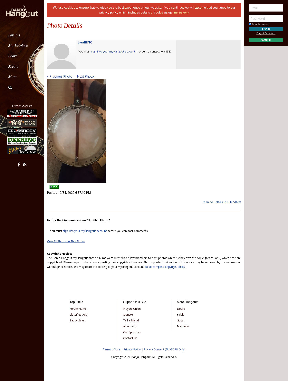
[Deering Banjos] (22, 140)
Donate (128, 314)
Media (13, 66)
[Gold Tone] (22, 149)
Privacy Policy (132, 349)
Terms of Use (111, 349)
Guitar (181, 320)
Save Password (260, 24)
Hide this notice (181, 13)
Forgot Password (265, 33)
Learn (13, 56)
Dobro (181, 308)
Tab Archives (78, 320)
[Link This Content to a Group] (54, 186)
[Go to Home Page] (22, 11)
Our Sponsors (132, 332)
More (12, 76)
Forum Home (78, 308)
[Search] (8, 87)
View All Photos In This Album (222, 202)
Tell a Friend (131, 320)
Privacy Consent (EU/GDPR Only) (164, 349)
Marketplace (18, 45)
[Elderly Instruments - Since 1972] (22, 122)
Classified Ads (78, 314)
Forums (14, 35)
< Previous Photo (59, 76)
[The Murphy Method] (22, 113)
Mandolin (183, 326)
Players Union (132, 308)
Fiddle (180, 314)
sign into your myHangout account (113, 51)
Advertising (130, 326)
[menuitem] (22, 35)
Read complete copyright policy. (165, 267)
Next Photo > (86, 76)
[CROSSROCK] (22, 131)
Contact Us (130, 338)
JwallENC (85, 42)
